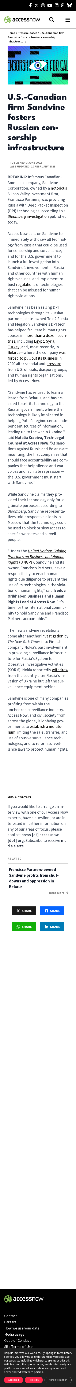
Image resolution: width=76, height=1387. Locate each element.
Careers (10, 1322)
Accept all (13, 1380)
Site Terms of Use (18, 1346)
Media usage (14, 1334)
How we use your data (21, 1328)
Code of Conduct (17, 1340)
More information (58, 1380)
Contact (10, 1316)
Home (11, 33)
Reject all (34, 1380)
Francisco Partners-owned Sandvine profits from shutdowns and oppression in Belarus (34, 878)
